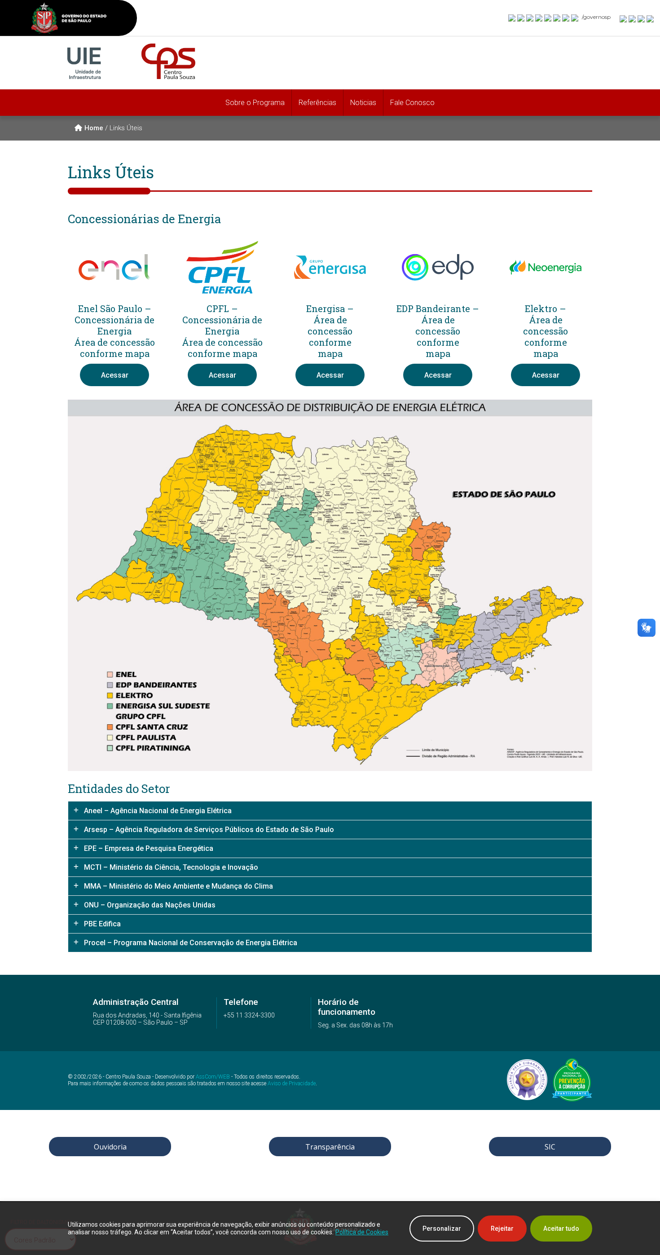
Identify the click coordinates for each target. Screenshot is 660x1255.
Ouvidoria (110, 1147)
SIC (550, 1147)
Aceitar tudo (561, 1228)
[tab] (330, 810)
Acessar (114, 375)
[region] (330, 1228)
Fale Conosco (412, 102)
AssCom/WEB (213, 1077)
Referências (317, 102)
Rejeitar (502, 1228)
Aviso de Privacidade (292, 1083)
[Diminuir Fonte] (633, 18)
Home (93, 128)
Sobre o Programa (255, 102)
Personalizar (441, 1228)
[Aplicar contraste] (642, 18)
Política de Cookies (361, 1232)
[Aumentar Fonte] (624, 18)
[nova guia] (651, 18)
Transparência (330, 1147)
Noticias (363, 102)
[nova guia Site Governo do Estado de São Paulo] (69, 19)
